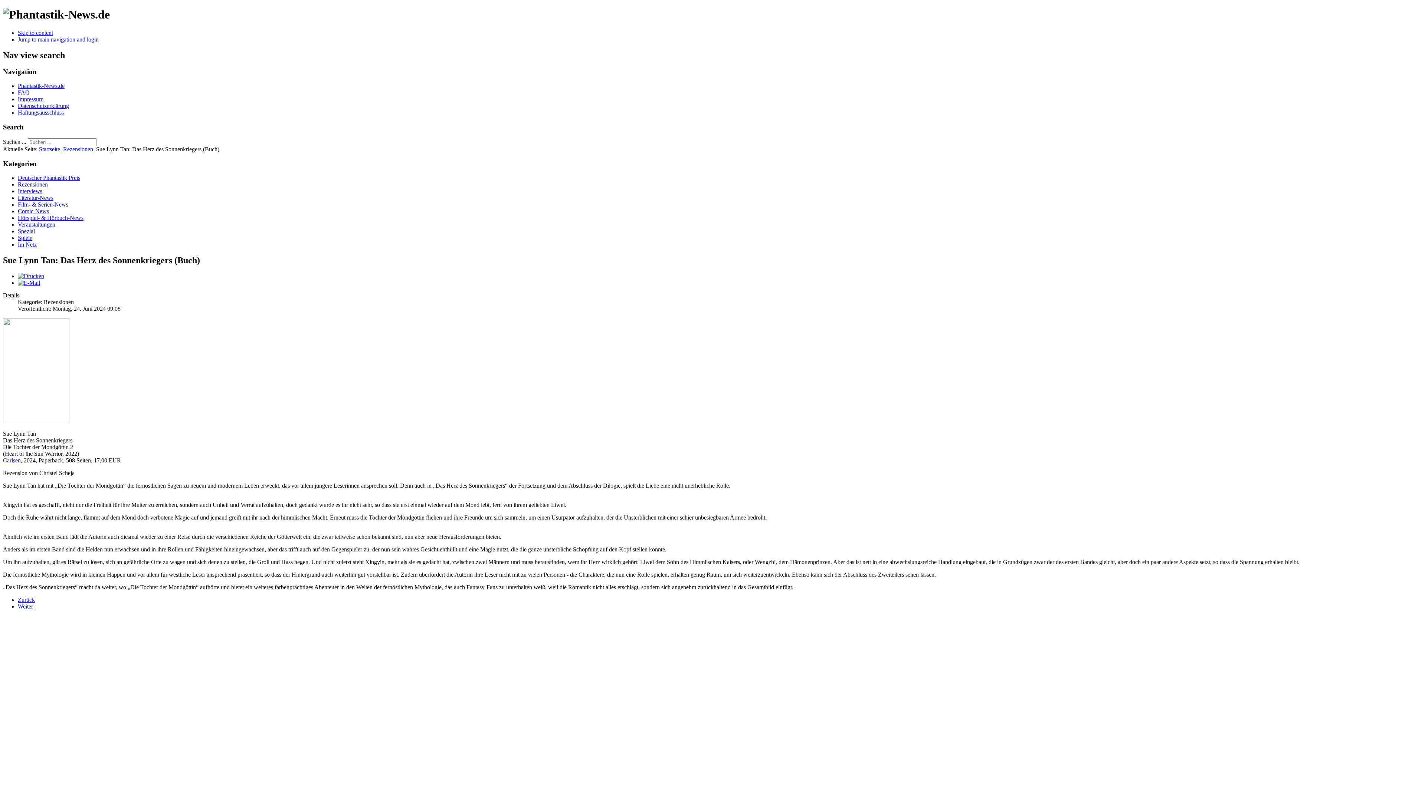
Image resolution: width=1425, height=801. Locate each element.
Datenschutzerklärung (43, 106)
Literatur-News (35, 198)
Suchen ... (14, 142)
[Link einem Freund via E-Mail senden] (29, 283)
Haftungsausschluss (41, 112)
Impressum (30, 99)
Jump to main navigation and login (58, 39)
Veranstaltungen (36, 224)
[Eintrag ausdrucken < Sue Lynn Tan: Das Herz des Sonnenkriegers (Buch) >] (31, 276)
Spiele (25, 238)
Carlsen (12, 460)
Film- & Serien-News (43, 204)
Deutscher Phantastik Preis (49, 178)
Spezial (26, 231)
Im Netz (27, 244)
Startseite (49, 149)
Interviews (30, 191)
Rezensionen (78, 149)
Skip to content (35, 33)
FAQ (24, 92)
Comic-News (33, 211)
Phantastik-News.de (41, 86)
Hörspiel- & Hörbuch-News (50, 218)
